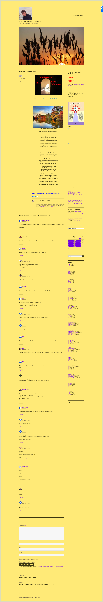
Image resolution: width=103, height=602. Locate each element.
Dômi (69, 289)
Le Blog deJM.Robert (71, 331)
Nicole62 (69, 369)
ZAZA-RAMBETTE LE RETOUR (30, 22)
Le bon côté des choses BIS (72, 333)
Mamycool (70, 352)
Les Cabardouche (70, 340)
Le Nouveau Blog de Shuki (72, 335)
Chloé (69, 279)
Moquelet (69, 365)
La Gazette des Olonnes (71, 323)
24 (68, 246)
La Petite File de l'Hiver (71, 324)
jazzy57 (23, 374)
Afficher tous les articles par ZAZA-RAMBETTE (48, 206)
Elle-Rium (69, 291)
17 (68, 244)
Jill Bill (69, 316)
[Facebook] (102, 7)
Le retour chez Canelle (71, 336)
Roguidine (70, 383)
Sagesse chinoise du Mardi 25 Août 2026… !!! (75, 203)
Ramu (69, 379)
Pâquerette (70, 373)
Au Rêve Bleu (70, 267)
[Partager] (102, 11)
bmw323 (69, 271)
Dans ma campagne (71, 287)
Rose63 (69, 384)
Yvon (69, 393)
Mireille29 (70, 359)
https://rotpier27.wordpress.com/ (24, 458)
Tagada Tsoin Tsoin (71, 387)
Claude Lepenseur (25, 220)
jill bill (23, 248)
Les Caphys (70, 341)
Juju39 (69, 319)
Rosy (69, 385)
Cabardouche (70, 272)
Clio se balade (70, 284)
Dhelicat (69, 288)
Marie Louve (70, 357)
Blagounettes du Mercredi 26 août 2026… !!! (75, 200)
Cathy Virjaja (70, 275)
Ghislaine (69, 307)
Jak (68, 312)
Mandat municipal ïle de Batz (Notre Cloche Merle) (75, 353)
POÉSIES (24, 82)
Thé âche (69, 388)
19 (73, 244)
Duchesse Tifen (70, 290)
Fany (69, 299)
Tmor (69, 390)
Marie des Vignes (70, 356)
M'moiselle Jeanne (25, 389)
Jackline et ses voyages (71, 309)
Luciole (69, 345)
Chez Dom (70, 278)
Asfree (69, 266)
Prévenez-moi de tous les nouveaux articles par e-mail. (27, 562)
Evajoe (69, 293)
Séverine (69, 386)
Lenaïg (69, 338)
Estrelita (69, 292)
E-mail (21, 547)
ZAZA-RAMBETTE (22, 78)
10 (68, 242)
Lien (20, 81)
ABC (23, 298)
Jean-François (70, 315)
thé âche (23, 313)
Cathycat (69, 276)
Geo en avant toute (71, 306)
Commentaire (22, 525)
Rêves (76, 97)
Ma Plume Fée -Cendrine (72, 349)
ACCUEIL (20, 82)
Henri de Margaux (71, 308)
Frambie (69, 301)
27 (75, 246)
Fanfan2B (69, 297)
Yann (69, 392)
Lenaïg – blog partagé (71, 339)
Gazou (69, 304)
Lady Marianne (70, 325)
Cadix (69, 273)
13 (75, 242)
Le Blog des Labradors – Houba (73, 332)
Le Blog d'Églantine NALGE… (72, 326)
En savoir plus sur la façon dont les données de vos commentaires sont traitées (50, 566)
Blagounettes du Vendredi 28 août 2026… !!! (75, 194)
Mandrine (69, 355)
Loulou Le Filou (70, 344)
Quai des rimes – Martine (72, 377)
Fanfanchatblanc (70, 298)
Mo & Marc (70, 362)
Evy (69, 295)
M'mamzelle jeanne (71, 348)
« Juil (71, 250)
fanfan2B (24, 286)
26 (73, 246)
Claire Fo (69, 282)
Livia (23, 361)
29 (80, 246)
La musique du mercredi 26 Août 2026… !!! (74, 199)
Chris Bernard (25, 407)
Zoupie (69, 395)
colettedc (23, 488)
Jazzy (69, 313)
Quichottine (70, 378)
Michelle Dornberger (26, 324)
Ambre (69, 265)
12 (73, 242)
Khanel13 (69, 321)
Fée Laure (69, 300)
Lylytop (69, 347)
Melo (69, 358)
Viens (69, 391)
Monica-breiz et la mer (71, 364)
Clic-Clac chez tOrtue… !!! (72, 193)
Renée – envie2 (70, 382)
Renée (23, 348)
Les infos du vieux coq (71, 342)
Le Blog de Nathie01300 (72, 327)
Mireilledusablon (70, 360)
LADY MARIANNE (26, 260)
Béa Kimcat (70, 269)
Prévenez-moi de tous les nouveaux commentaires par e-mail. (29, 559)
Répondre (21, 232)
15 (80, 242)
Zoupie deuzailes (70, 396)
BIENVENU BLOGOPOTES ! (78, 15)
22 (80, 244)
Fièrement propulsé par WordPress (35, 597)
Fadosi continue (70, 296)
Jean (69, 314)
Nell (23, 336)
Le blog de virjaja (71, 330)
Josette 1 (69, 317)
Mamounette (70, 351)
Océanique (24, 430)
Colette (69, 286)
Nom (20, 541)
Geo (69, 305)
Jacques (69, 310)
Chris (69, 280)
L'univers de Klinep (71, 322)
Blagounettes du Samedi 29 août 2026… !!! (74, 192)
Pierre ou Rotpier (70, 376)
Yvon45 (69, 394)
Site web (21, 552)
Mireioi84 (69, 361)
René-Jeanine (70, 381)
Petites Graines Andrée (71, 375)
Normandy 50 (70, 370)
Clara (69, 283)
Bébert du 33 (70, 270)
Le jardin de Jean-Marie (71, 334)
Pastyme (69, 374)
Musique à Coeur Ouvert (72, 366)
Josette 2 (69, 318)
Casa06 (69, 274)
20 (75, 244)
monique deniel (25, 466)
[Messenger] (102, 9)
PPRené (23, 274)
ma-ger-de (69, 350)
